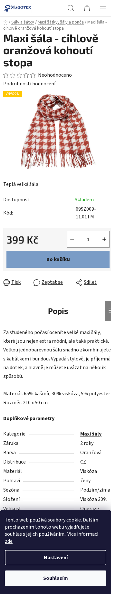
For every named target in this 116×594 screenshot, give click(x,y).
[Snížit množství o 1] (72, 239)
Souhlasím (55, 578)
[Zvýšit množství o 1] (104, 239)
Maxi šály (91, 433)
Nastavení (56, 557)
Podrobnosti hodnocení (29, 83)
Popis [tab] (58, 310)
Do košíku (58, 259)
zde (9, 541)
